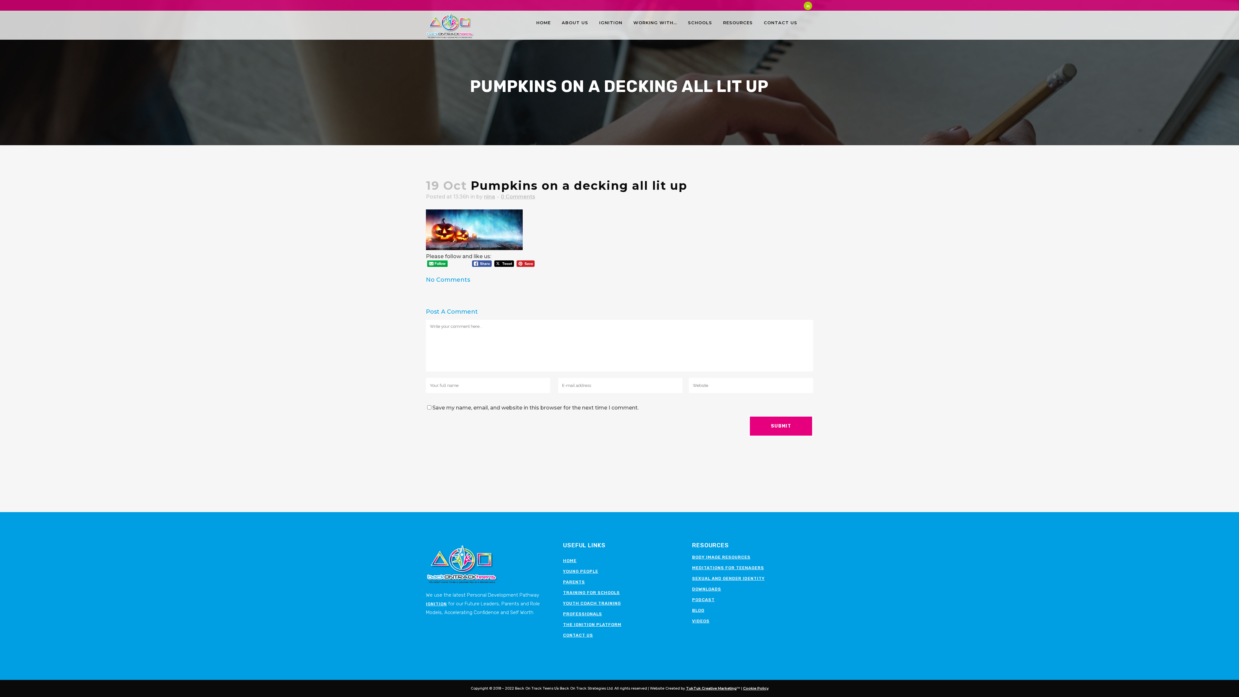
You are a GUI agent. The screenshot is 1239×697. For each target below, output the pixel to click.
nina (489, 197)
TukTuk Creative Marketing (711, 688)
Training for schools (591, 592)
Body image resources (721, 557)
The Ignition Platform (592, 624)
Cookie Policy (756, 688)
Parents (574, 582)
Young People (580, 571)
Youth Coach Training (592, 603)
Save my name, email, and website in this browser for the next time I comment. (535, 408)
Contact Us (578, 635)
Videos (701, 621)
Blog (698, 610)
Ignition (436, 603)
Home (570, 560)
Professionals (582, 613)
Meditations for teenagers (728, 567)
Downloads (706, 589)
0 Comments (518, 197)
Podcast (703, 599)
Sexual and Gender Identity (728, 578)
